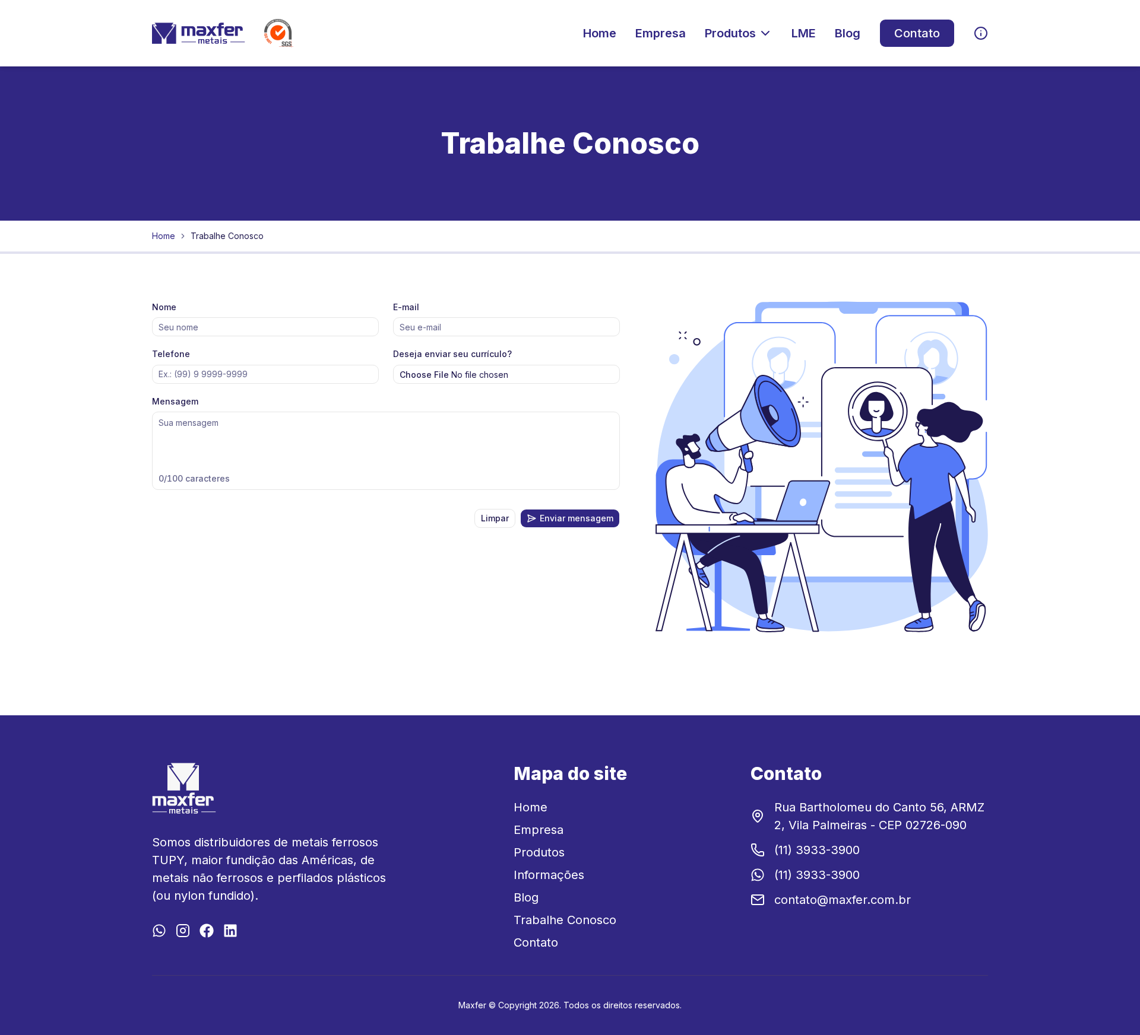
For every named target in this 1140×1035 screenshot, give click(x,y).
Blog (847, 33)
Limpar (495, 518)
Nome (164, 307)
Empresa (660, 33)
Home (599, 33)
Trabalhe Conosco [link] (227, 236)
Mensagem (175, 401)
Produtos (730, 33)
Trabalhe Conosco (565, 920)
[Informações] (981, 33)
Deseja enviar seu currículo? (452, 354)
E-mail (406, 307)
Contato (917, 33)
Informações (549, 875)
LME (803, 33)
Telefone (171, 354)
